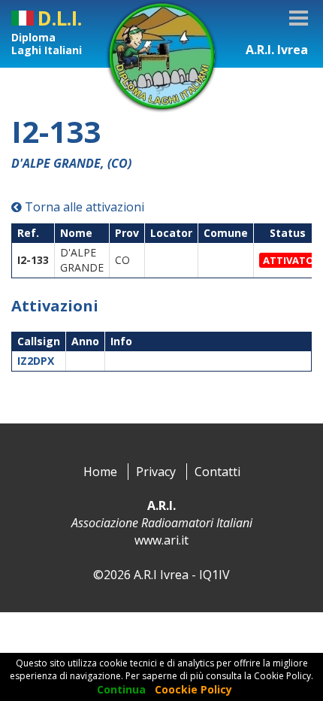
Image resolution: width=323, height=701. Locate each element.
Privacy (156, 471)
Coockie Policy (193, 689)
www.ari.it (161, 540)
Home (100, 471)
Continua (121, 689)
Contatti (217, 471)
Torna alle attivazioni (83, 207)
